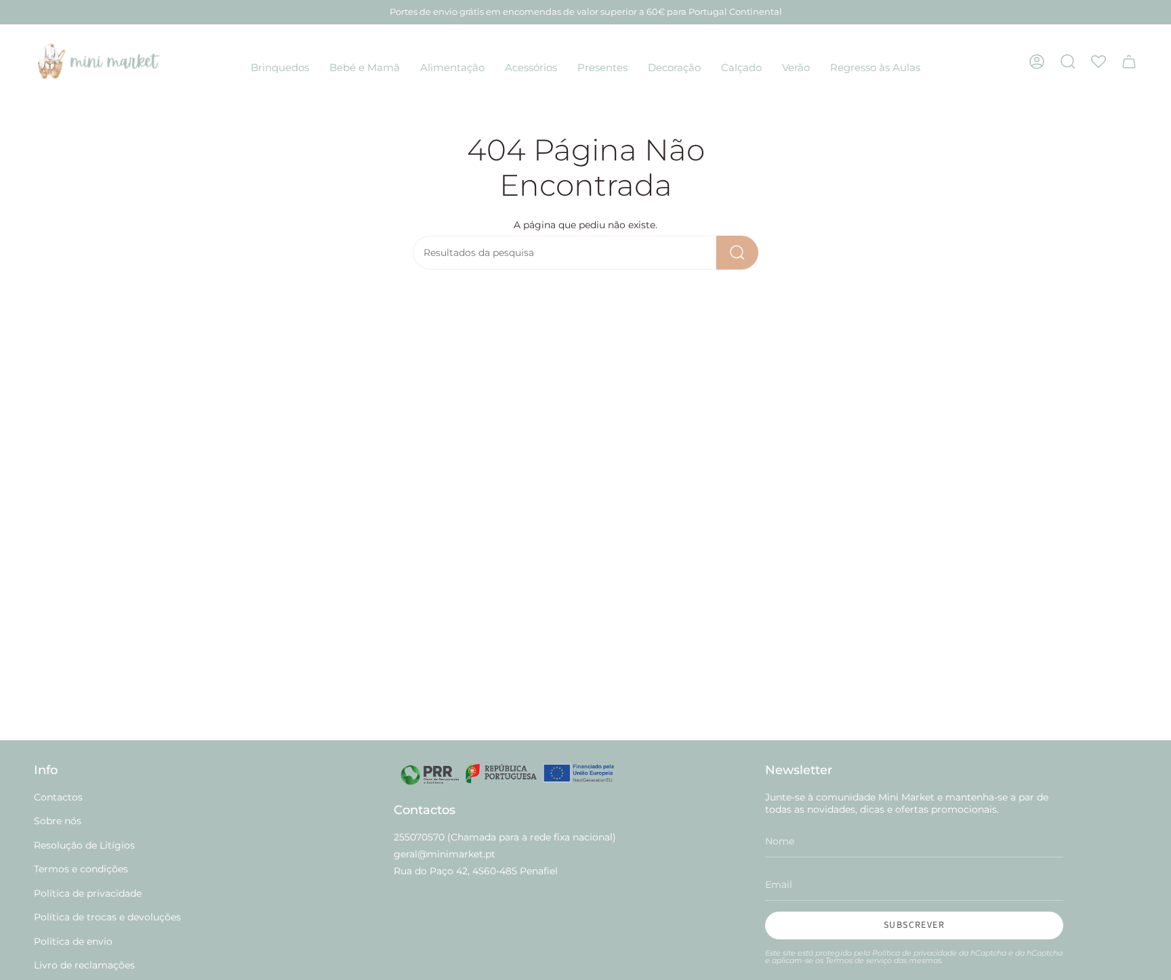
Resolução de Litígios (84, 845)
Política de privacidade (88, 893)
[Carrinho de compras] (1129, 61)
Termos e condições (81, 869)
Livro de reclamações (84, 965)
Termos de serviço (858, 960)
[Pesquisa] (737, 253)
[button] (280, 68)
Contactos (58, 797)
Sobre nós (57, 821)
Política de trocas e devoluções (107, 917)
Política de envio (73, 941)
